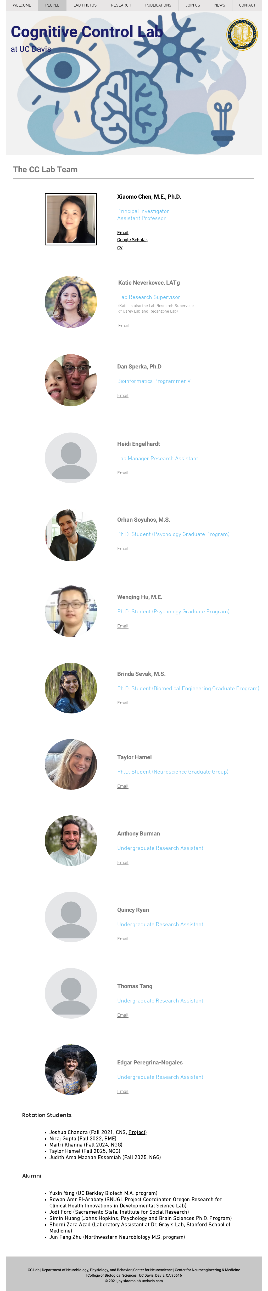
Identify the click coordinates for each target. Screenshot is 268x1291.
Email (123, 233)
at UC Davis (31, 49)
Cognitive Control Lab (87, 32)
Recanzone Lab (163, 311)
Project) (138, 1132)
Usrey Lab (132, 311)
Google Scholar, (132, 240)
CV (119, 248)
